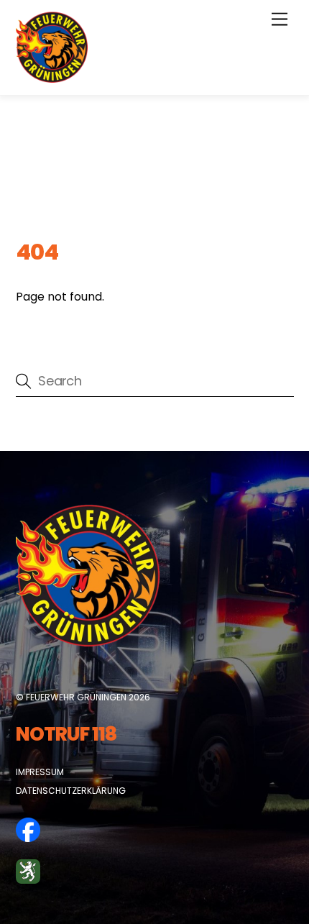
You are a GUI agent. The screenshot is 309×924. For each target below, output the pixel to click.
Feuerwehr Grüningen (76, 697)
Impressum (40, 772)
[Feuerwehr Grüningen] (52, 76)
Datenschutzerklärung (71, 791)
